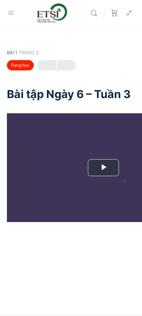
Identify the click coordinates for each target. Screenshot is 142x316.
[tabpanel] (71, 173)
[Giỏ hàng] (114, 13)
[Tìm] (95, 13)
